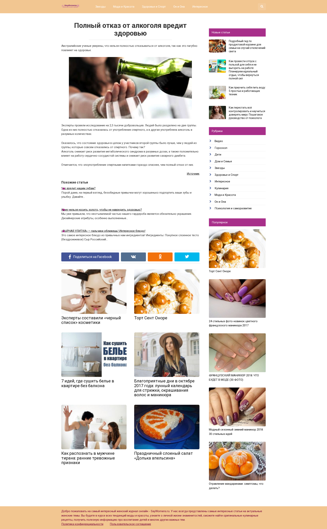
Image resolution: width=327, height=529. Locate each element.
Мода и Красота (123, 6)
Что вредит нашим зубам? (78, 188)
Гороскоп (221, 148)
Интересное (200, 6)
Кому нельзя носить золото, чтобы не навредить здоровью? (101, 209)
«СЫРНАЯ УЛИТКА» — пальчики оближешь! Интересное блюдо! (103, 231)
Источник (193, 173)
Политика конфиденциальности (82, 524)
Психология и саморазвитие (233, 208)
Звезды (100, 6)
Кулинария (221, 188)
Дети (218, 154)
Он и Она (179, 6)
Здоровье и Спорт (154, 6)
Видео (219, 141)
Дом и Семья (223, 161)
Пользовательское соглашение (130, 524)
